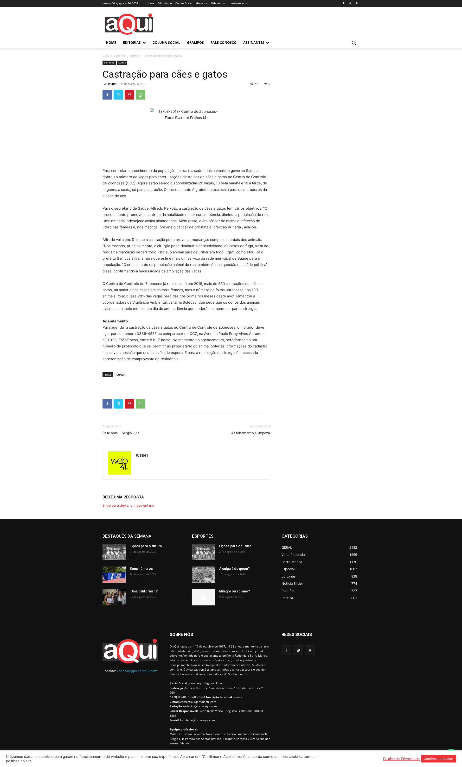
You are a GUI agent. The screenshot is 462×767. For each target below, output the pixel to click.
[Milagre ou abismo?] (203, 597)
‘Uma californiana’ (144, 591)
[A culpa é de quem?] (203, 574)
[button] (353, 42)
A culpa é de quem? (234, 569)
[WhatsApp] (140, 95)
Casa (106, 56)
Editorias (120, 56)
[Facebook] (343, 3)
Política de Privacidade (401, 759)
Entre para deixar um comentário (128, 505)
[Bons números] (114, 574)
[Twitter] (356, 3)
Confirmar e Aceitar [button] (438, 759)
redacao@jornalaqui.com (137, 671)
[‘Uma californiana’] (114, 597)
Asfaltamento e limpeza (250, 433)
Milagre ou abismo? (234, 591)
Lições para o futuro (146, 546)
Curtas (134, 56)
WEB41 (112, 84)
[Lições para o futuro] (114, 552)
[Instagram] (350, 3)
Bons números (141, 569)
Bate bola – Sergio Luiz (121, 433)
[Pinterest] (129, 95)
